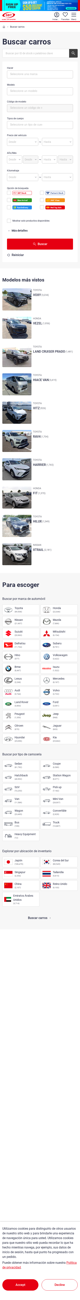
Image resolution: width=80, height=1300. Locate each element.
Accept (20, 1285)
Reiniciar (18, 255)
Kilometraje (13, 170)
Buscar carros (37, 918)
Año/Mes (12, 153)
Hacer (10, 68)
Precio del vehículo (17, 135)
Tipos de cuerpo (15, 118)
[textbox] (26, 74)
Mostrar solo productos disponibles (31, 220)
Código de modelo (16, 101)
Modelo (11, 84)
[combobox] (40, 74)
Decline (60, 1285)
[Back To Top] (70, 1280)
